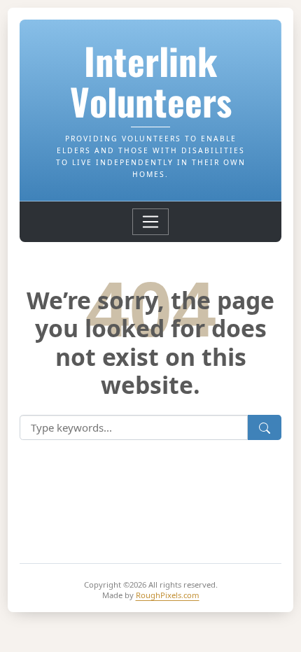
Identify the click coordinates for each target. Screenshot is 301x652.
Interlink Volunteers (151, 80)
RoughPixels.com (168, 595)
